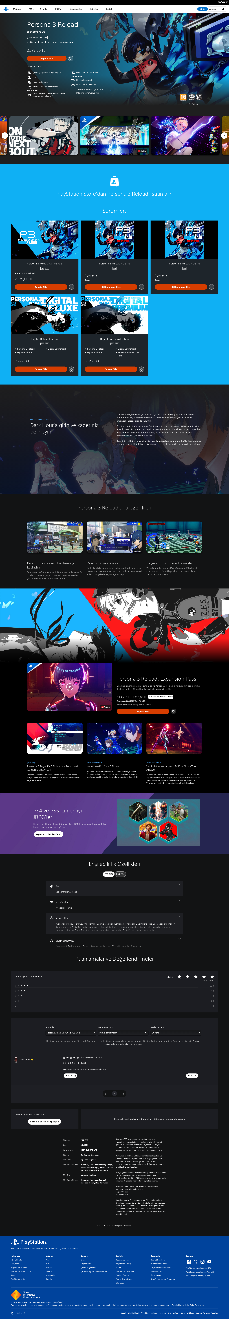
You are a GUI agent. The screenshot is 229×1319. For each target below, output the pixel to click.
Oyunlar (44, 9)
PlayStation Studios (19, 1267)
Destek (108, 9)
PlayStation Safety (123, 1263)
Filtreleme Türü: (106, 1027)
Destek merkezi (122, 1260)
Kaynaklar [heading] (156, 1256)
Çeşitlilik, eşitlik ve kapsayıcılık (94, 1271)
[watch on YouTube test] (142, 151)
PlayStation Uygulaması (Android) (200, 1272)
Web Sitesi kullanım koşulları (153, 1313)
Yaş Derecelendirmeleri (161, 1267)
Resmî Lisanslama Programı (163, 1279)
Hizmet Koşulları (158, 1260)
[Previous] (5, 135)
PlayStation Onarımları (125, 1271)
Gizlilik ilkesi (133, 1313)
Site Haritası (173, 1313)
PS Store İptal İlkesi (159, 1263)
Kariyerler (15, 1263)
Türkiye (19, 1313)
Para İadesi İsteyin (123, 1279)
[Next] (224, 135)
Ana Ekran (15, 1248)
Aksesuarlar (76, 9)
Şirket (13, 1275)
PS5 (30, 9)
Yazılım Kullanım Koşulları (207, 1313)
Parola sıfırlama (122, 1275)
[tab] (108, 874)
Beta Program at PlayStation (198, 1276)
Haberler (93, 9)
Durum (118, 1267)
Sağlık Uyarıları (122, 1192)
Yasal (123, 1313)
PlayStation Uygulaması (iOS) (198, 1268)
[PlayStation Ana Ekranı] (6, 9)
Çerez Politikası (187, 1313)
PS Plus (59, 9)
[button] (114, 135)
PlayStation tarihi (18, 1279)
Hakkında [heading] (15, 1256)
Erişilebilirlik (86, 1263)
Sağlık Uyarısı (156, 1271)
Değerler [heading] (85, 1256)
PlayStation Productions (21, 1271)
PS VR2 (49, 1267)
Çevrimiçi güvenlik (88, 1267)
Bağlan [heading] (189, 1256)
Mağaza (17, 9)
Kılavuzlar (120, 1283)
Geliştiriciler (156, 1275)
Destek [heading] (119, 1256)
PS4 (47, 1263)
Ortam (83, 1260)
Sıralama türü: (158, 1027)
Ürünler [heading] (49, 1256)
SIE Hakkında (16, 1260)
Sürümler (50, 1027)
